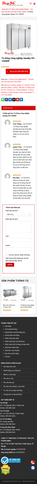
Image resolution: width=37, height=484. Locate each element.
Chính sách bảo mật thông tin (15, 341)
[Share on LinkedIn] (21, 99)
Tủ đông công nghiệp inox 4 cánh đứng (27, 306)
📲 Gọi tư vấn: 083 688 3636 (17, 71)
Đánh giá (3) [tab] (8, 108)
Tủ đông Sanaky (13, 92)
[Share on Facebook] (6, 99)
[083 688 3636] (20, 462)
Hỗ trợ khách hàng (11, 329)
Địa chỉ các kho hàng (12, 353)
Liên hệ (7, 357)
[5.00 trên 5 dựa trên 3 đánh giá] (18, 67)
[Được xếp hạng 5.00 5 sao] (7, 310)
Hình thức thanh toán (12, 347)
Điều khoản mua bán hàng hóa (15, 332)
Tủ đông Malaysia (21, 90)
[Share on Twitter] (10, 99)
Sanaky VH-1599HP (23, 85)
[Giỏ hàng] (34, 3)
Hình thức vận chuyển (12, 350)
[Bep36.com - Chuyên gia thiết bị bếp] (14, 3)
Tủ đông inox (10, 90)
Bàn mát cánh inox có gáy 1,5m (9, 306)
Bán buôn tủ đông (10, 85)
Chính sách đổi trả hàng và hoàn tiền (17, 344)
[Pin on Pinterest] (17, 99)
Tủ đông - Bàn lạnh (18, 87)
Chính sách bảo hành (12, 338)
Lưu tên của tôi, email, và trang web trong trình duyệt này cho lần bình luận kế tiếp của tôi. (18, 258)
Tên (7, 236)
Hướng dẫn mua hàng (12, 335)
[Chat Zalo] (20, 468)
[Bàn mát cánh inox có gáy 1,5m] (10, 293)
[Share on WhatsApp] (3, 99)
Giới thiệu (8, 326)
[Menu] (31, 3)
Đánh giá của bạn (12, 210)
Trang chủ (4, 9)
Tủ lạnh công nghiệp (25, 92)
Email (8, 245)
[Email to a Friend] (14, 99)
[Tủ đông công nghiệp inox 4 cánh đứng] (27, 293)
